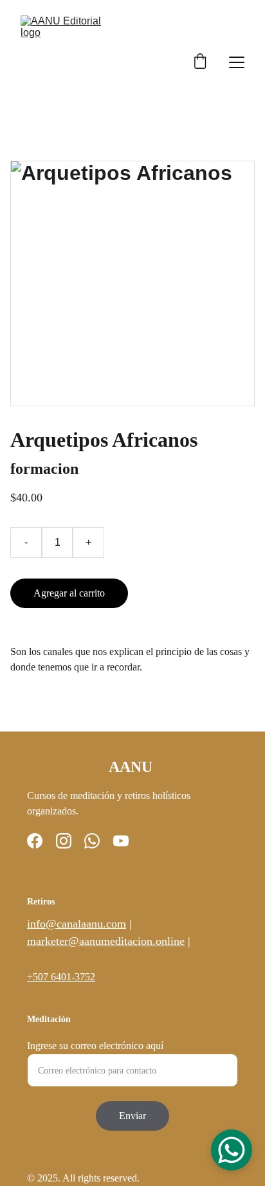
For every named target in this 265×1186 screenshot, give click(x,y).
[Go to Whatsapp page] (92, 841)
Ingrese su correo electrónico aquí (95, 1045)
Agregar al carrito (69, 593)
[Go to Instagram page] (63, 841)
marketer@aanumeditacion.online (106, 941)
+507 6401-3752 (61, 976)
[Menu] (236, 62)
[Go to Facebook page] (34, 841)
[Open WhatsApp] (231, 1150)
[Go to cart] (200, 62)
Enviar (132, 1115)
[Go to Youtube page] (121, 841)
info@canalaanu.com (76, 923)
